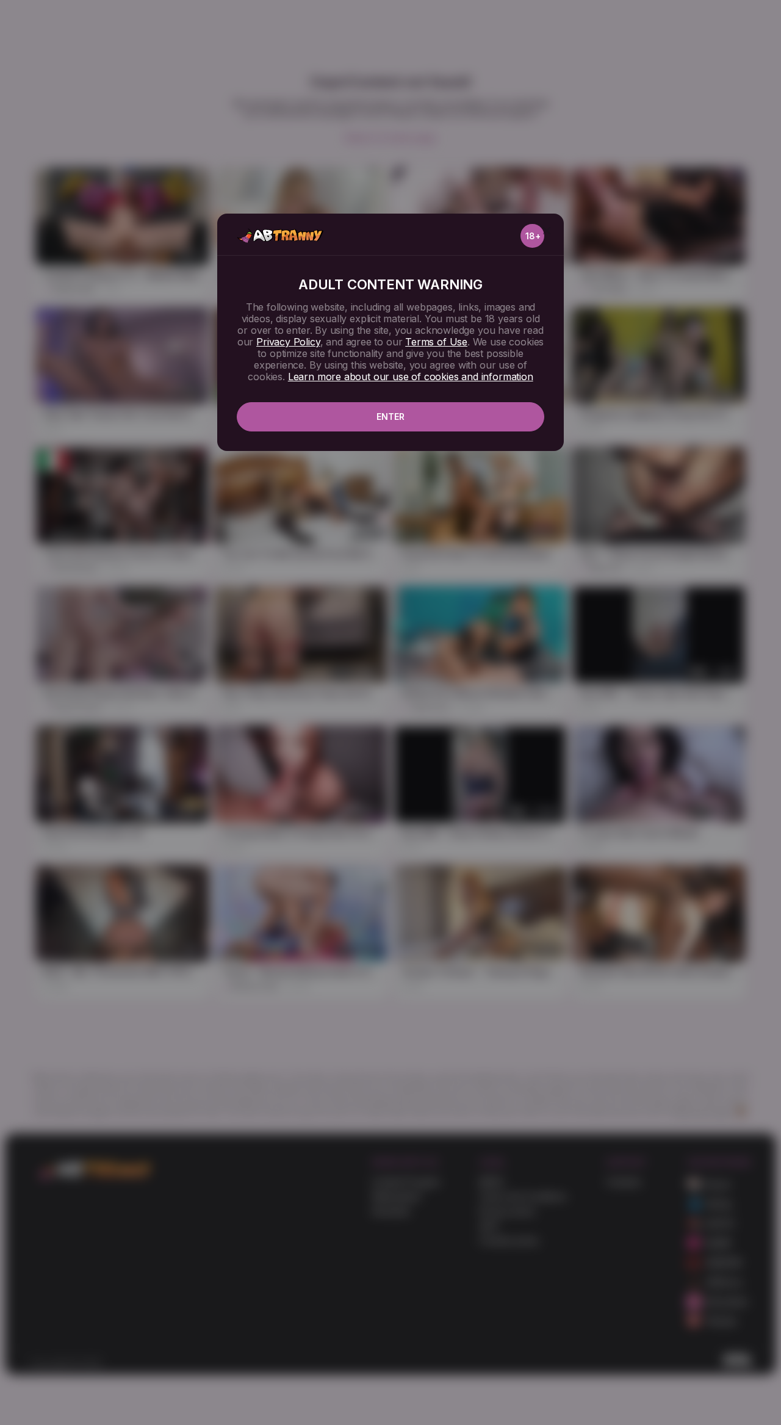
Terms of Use (436, 342)
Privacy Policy (288, 342)
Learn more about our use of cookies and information (410, 376)
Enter (390, 416)
